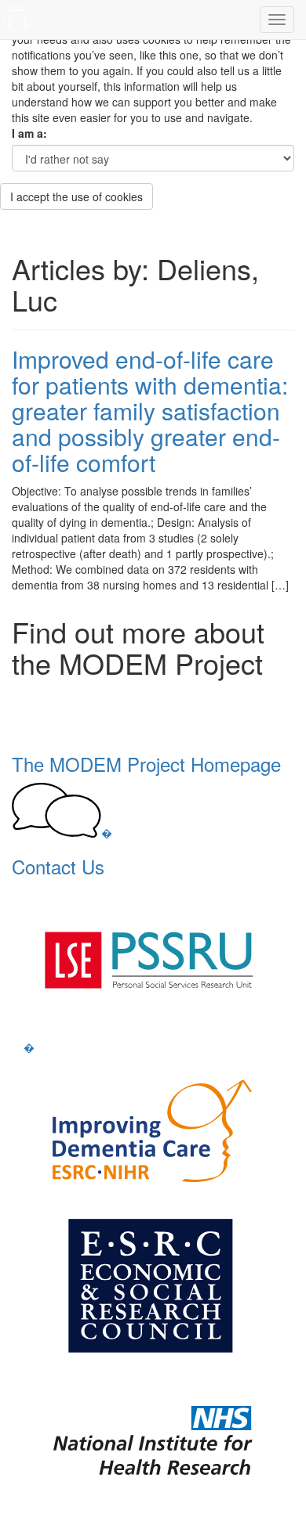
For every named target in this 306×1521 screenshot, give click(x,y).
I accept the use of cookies (76, 196)
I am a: (29, 133)
